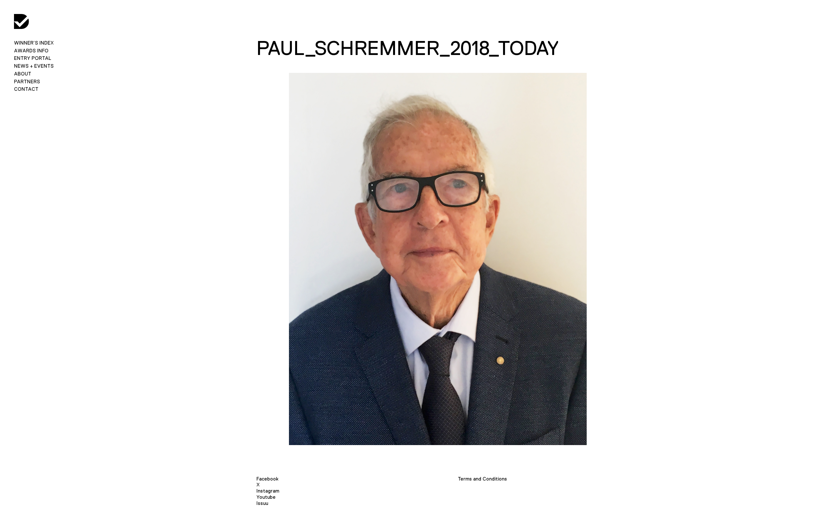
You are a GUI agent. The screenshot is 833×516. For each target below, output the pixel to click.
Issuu (262, 503)
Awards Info (31, 50)
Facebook (267, 479)
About (22, 73)
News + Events (34, 66)
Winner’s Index (34, 43)
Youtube (266, 497)
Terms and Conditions (482, 479)
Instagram (267, 491)
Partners (27, 81)
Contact (26, 89)
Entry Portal (32, 58)
